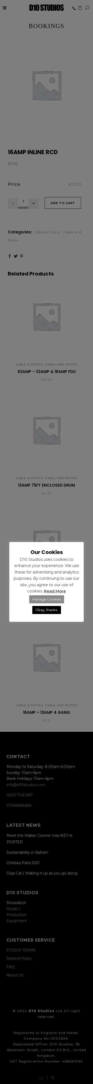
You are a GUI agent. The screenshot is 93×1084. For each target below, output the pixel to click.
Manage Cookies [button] (46, 599)
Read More (55, 591)
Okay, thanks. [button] (46, 610)
